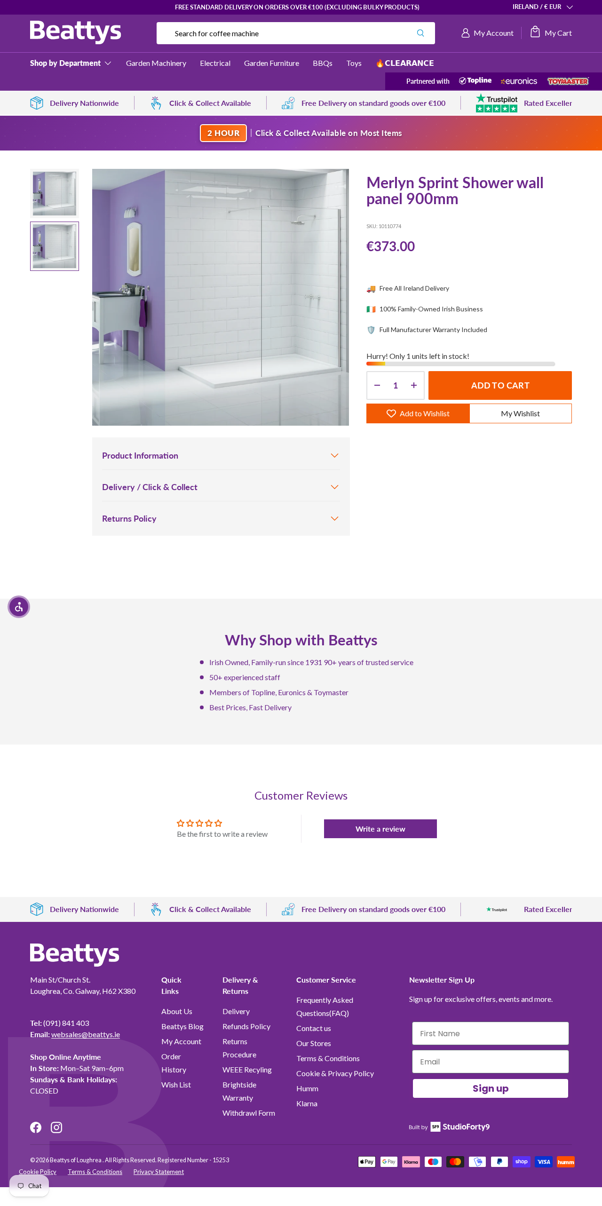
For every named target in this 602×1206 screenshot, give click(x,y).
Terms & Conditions (328, 1058)
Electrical (215, 62)
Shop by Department (65, 62)
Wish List (176, 1084)
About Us (176, 1011)
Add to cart (500, 385)
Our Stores (313, 1043)
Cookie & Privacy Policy (335, 1073)
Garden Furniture (271, 62)
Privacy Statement (159, 1171)
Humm (307, 1088)
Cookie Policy (37, 1171)
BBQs (323, 62)
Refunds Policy (246, 1026)
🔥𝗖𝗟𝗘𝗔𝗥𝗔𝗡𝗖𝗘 (404, 62)
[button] (550, 33)
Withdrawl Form (248, 1112)
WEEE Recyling (247, 1069)
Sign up (491, 1088)
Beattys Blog (182, 1026)
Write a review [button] (380, 828)
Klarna (306, 1103)
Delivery (236, 1011)
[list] (220, 297)
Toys (354, 62)
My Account (181, 1041)
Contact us (313, 1028)
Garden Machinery (156, 62)
